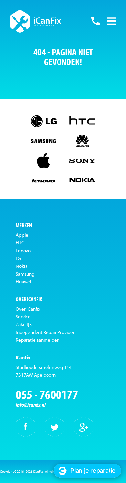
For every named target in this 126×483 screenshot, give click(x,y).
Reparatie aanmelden (37, 340)
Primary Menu (111, 21)
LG (18, 258)
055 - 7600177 (95, 21)
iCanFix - (35, 21)
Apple (22, 235)
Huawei (23, 281)
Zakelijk (24, 324)
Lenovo (23, 250)
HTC (20, 243)
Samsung (25, 274)
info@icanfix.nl (31, 404)
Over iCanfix (28, 309)
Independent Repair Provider (45, 332)
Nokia (21, 266)
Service (23, 316)
